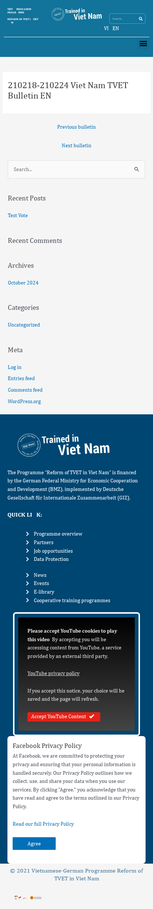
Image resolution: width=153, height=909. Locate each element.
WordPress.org (24, 401)
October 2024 (23, 283)
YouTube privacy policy (53, 673)
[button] (143, 43)
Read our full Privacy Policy (43, 824)
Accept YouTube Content (58, 716)
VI (106, 28)
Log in (15, 367)
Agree (34, 844)
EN (116, 28)
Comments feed (25, 390)
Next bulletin (76, 145)
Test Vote (18, 215)
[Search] (140, 18)
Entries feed (21, 378)
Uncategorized (24, 325)
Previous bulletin (76, 127)
